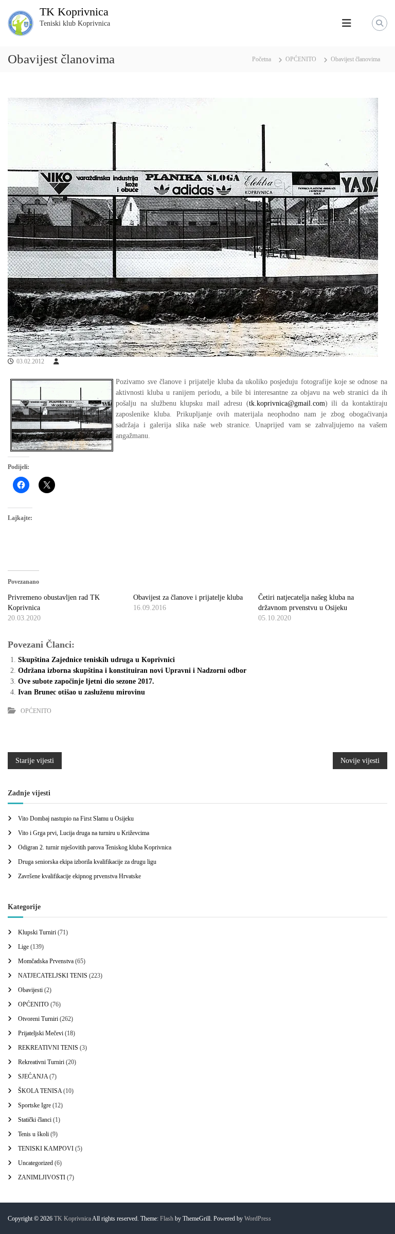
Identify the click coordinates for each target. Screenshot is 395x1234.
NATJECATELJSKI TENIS (52, 975)
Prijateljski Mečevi (40, 1033)
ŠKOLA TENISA (40, 1090)
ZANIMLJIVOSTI (41, 1177)
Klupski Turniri (37, 932)
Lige (23, 946)
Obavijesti (30, 990)
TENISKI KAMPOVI (46, 1148)
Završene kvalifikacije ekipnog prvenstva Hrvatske (79, 876)
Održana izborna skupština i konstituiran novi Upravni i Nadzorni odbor (132, 670)
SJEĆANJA (33, 1076)
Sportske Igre (34, 1105)
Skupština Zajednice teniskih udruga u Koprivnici (96, 660)
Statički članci (34, 1119)
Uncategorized (35, 1163)
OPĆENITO (300, 59)
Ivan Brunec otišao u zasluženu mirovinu (81, 692)
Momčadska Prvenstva (46, 961)
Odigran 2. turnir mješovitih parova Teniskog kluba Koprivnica (94, 847)
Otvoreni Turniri (38, 1018)
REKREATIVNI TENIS (48, 1047)
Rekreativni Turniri (41, 1062)
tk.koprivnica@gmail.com (287, 403)
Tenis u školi (33, 1134)
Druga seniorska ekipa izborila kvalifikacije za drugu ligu (87, 861)
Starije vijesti (34, 760)
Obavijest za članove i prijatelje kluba (188, 597)
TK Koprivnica (74, 11)
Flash (166, 1218)
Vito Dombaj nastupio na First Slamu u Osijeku (76, 818)
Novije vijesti (360, 760)
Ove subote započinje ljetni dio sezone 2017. (86, 681)
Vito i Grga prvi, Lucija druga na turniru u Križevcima (83, 833)
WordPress (257, 1218)
